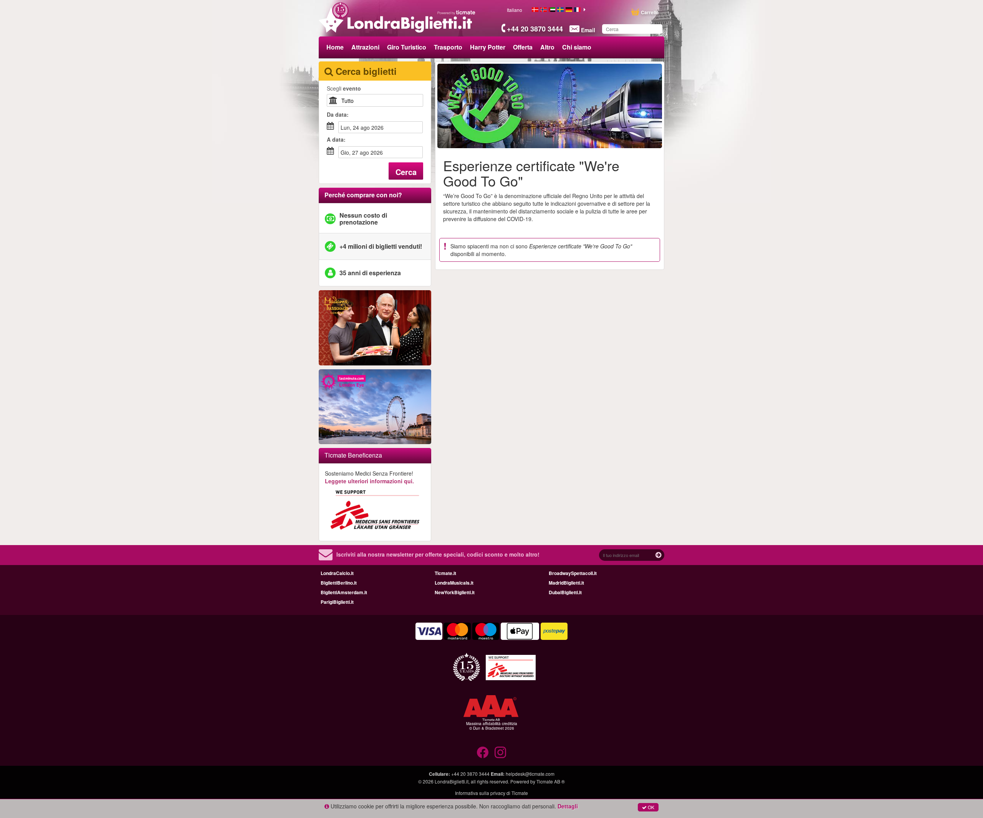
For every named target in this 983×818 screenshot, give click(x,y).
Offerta (523, 47)
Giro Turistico (406, 47)
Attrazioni (365, 47)
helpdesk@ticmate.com (530, 773)
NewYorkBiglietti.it (455, 592)
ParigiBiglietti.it (337, 601)
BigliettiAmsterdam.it (344, 592)
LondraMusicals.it (454, 582)
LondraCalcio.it (337, 573)
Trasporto (448, 47)
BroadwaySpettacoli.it (573, 573)
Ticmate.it (445, 573)
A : (336, 139)
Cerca (406, 171)
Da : (338, 114)
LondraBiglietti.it (451, 781)
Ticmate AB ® (550, 781)
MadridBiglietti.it (566, 582)
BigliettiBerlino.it (339, 582)
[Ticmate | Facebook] (482, 752)
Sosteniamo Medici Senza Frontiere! (369, 477)
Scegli (344, 88)
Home (335, 47)
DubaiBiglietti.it (565, 592)
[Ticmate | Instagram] (500, 752)
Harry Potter (487, 47)
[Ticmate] (456, 12)
